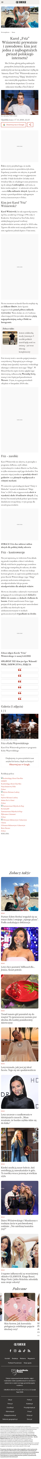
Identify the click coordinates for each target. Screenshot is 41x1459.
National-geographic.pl (10, 1419)
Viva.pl (29, 1411)
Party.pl (10, 1404)
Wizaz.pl (29, 1415)
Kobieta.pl (29, 1404)
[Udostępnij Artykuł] (30, 124)
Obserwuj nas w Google (15, 125)
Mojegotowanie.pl (10, 1415)
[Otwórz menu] (2, 2)
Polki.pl (29, 1400)
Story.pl (29, 1419)
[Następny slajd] (37, 1307)
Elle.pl (10, 1400)
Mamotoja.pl (10, 1411)
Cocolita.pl (10, 1407)
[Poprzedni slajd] (1, 1307)
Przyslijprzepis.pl (29, 1407)
